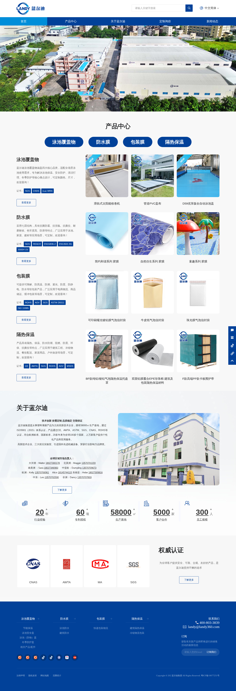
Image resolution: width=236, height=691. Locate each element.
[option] (118, 68)
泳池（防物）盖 (28, 637)
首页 (23, 21)
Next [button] (143, 106)
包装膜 (101, 618)
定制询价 (165, 21)
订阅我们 (211, 652)
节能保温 (28, 628)
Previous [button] (93, 106)
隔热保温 (137, 618)
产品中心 (71, 21)
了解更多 (62, 490)
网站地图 (44, 675)
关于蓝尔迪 (118, 21)
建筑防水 (64, 633)
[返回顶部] (232, 361)
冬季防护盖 (28, 642)
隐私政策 (32, 675)
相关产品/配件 (27, 647)
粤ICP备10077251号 (210, 675)
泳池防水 (64, 628)
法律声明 (21, 675)
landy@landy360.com (203, 627)
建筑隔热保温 (137, 628)
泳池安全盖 (28, 633)
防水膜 (64, 618)
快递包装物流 (101, 628)
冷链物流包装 (137, 633)
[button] (153, 566)
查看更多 (26, 202)
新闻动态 (212, 21)
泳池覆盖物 (28, 618)
